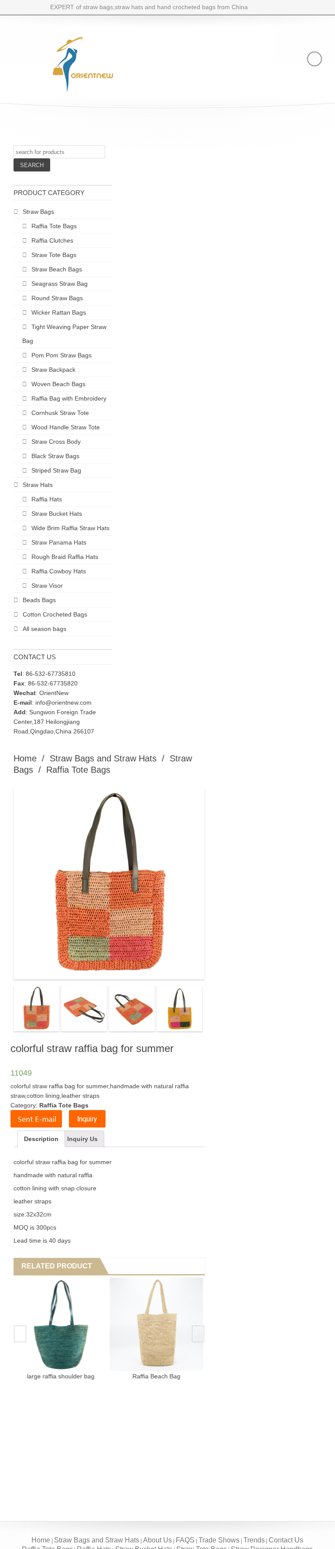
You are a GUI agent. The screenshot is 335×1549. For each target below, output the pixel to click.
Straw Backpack (53, 369)
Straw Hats (38, 484)
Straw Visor (47, 585)
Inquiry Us (82, 1138)
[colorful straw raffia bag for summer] (36, 1009)
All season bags (44, 628)
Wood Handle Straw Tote (65, 427)
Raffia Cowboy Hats (58, 571)
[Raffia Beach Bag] (156, 1324)
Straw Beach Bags (56, 269)
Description (41, 1138)
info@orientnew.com (63, 702)
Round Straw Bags (57, 298)
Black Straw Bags (55, 455)
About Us (157, 1540)
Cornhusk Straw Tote (60, 412)
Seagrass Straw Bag (59, 283)
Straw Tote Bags (53, 254)
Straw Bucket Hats (56, 513)
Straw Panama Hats (58, 542)
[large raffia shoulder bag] (60, 1324)
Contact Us (286, 1540)
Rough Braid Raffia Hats (64, 556)
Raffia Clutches (52, 240)
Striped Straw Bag (56, 470)
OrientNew (53, 692)
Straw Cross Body (56, 441)
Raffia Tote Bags (54, 226)
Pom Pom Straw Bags (61, 355)
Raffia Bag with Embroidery (68, 398)
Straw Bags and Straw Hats (103, 758)
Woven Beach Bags (58, 383)
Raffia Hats (46, 499)
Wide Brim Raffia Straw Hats (70, 527)
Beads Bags (39, 599)
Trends (254, 1540)
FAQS (185, 1540)
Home (25, 758)
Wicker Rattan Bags (58, 312)
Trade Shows (218, 1540)
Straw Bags (38, 211)
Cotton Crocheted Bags (55, 614)
